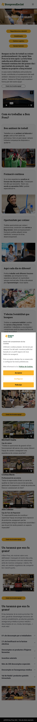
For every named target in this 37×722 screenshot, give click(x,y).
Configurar (18, 379)
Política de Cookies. (26, 366)
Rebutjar (18, 385)
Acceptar (18, 373)
